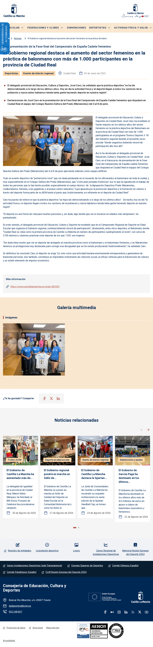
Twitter (139, 612)
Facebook (105, 612)
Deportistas (97, 27)
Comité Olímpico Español (125, 565)
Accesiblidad (9, 640)
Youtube (146, 612)
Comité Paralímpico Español (21, 572)
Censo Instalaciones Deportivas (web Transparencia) (34, 565)
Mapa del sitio (52, 628)
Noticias (18, 38)
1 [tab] (74, 527)
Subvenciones (76, 27)
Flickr (112, 612)
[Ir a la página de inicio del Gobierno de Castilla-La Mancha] (14, 10)
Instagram (119, 612)
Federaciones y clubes (43, 27)
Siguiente (148, 430)
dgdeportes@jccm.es (20, 606)
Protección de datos (16, 628)
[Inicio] (136, 11)
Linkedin (126, 612)
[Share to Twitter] (51, 398)
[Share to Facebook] (44, 398)
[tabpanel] (20, 477)
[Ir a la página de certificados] (109, 630)
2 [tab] (78, 527)
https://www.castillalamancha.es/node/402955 (34, 286)
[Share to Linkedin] (58, 398)
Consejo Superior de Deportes (87, 565)
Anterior (141, 430)
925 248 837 (15, 611)
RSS (132, 612)
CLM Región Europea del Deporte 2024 (66, 572)
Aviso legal (38, 628)
